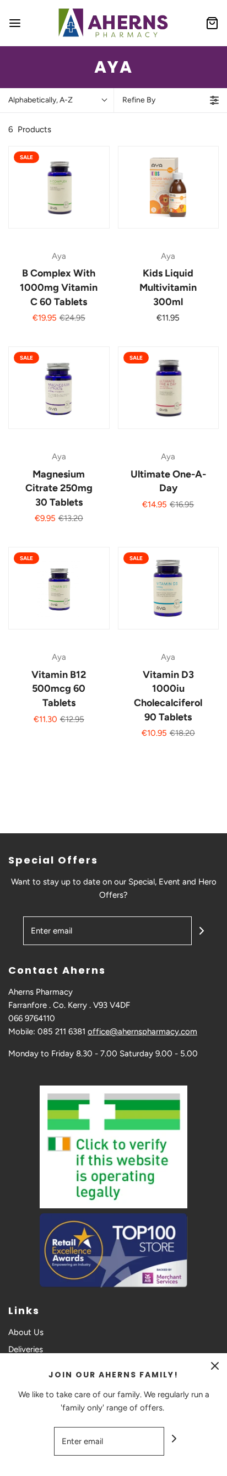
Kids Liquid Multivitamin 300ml (168, 287)
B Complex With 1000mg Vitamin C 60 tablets (59, 287)
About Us (26, 1332)
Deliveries (25, 1349)
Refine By (138, 100)
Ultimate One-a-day (168, 481)
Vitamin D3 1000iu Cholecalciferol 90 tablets (168, 696)
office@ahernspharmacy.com (142, 1032)
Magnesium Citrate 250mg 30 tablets (59, 488)
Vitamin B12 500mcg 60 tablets (58, 689)
